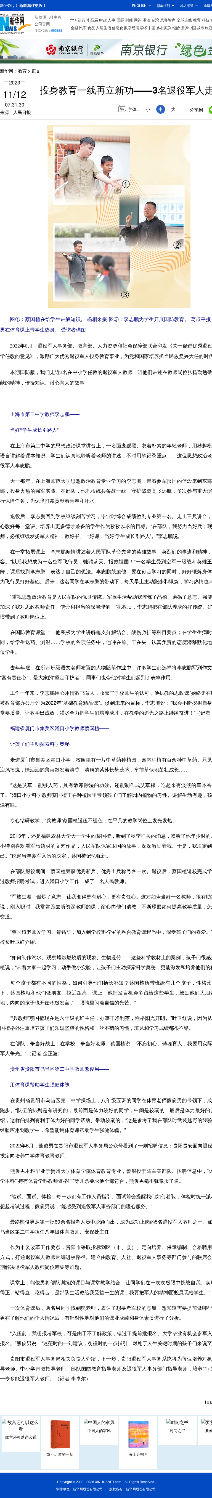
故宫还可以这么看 (20, 1437)
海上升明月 (138, 1454)
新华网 (6, 71)
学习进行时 (79, 20)
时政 (103, 20)
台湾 (155, 20)
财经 (129, 20)
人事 (111, 20)
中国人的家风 (99, 1430)
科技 (206, 20)
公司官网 (42, 23)
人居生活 (103, 27)
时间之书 (177, 1430)
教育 (197, 20)
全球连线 (184, 20)
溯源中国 (188, 27)
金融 (74, 27)
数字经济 (131, 27)
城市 (200, 27)
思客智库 (168, 20)
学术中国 (147, 27)
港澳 (146, 20)
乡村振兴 (164, 27)
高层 (94, 20)
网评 (138, 20)
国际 (120, 20)
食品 (91, 27)
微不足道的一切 (59, 1454)
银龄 (176, 27)
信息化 (117, 27)
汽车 (83, 27)
